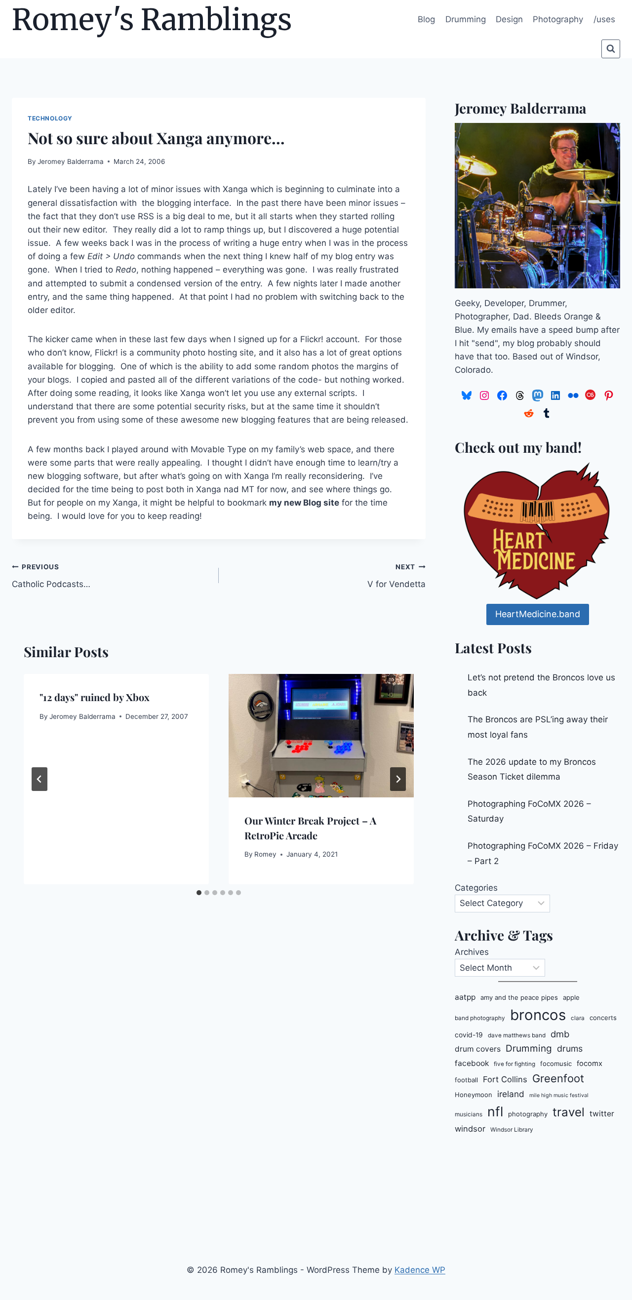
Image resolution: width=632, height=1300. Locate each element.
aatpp (465, 997)
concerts (603, 1018)
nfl (495, 1111)
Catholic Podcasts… (51, 576)
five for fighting (514, 1064)
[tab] (199, 892)
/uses (604, 19)
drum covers (478, 1049)
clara (578, 1018)
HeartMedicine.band (537, 614)
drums (570, 1048)
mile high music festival (559, 1095)
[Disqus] (219, 1072)
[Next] (398, 779)
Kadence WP (420, 1270)
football (466, 1080)
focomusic (556, 1063)
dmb (560, 1033)
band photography (480, 1018)
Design (509, 19)
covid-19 (469, 1035)
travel (569, 1112)
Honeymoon (473, 1095)
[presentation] (321, 735)
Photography (558, 19)
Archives (472, 952)
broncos (538, 1015)
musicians (468, 1114)
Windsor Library (511, 1129)
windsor (470, 1129)
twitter (602, 1113)
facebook (472, 1063)
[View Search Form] (610, 48)
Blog (426, 19)
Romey (265, 854)
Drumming (465, 19)
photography (528, 1114)
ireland (510, 1094)
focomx (589, 1063)
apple (571, 997)
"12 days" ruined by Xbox (95, 697)
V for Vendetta (396, 576)
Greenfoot (558, 1078)
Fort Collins (505, 1079)
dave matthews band (517, 1035)
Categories (476, 888)
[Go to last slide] (39, 779)
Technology (50, 118)
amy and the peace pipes (519, 997)
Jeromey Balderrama (71, 161)
